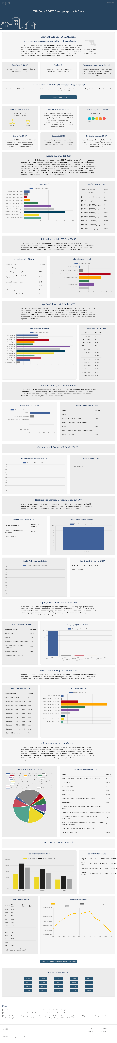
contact (104, 1028)
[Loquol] (6, 4)
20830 (89, 978)
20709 (74, 986)
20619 (43, 982)
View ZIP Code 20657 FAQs (58, 961)
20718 (28, 990)
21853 (74, 990)
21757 (58, 978)
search (90, 1031)
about (90, 1028)
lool (5, 1029)
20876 (89, 990)
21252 (28, 978)
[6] (72, 842)
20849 (74, 982)
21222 (89, 986)
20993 (74, 978)
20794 (43, 986)
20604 (43, 990)
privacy (103, 1031)
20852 (28, 986)
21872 (58, 986)
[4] (79, 446)
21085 (43, 978)
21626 (58, 982)
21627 (89, 982)
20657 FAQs (111, 3)
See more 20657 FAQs (58, 97)
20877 (58, 990)
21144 (28, 982)
